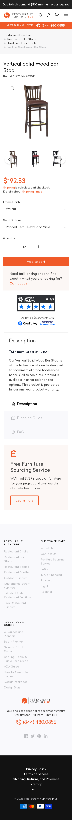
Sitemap (36, 784)
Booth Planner (13, 641)
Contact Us (48, 554)
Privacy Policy (36, 769)
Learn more (24, 500)
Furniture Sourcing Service (53, 561)
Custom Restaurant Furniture (17, 585)
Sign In (45, 586)
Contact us (18, 283)
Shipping (9, 187)
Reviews (46, 580)
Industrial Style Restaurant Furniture (17, 595)
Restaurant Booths (16, 572)
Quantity (9, 238)
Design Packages (15, 682)
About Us (47, 548)
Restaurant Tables (16, 567)
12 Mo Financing (51, 575)
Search (36, 789)
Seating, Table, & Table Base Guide (16, 659)
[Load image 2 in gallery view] (35, 159)
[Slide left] (9, 159)
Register (46, 591)
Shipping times (32, 191)
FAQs (44, 569)
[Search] (41, 15)
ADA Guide (11, 666)
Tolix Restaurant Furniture (15, 605)
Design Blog (12, 687)
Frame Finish (11, 202)
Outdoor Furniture (16, 578)
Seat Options (12, 220)
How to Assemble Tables (16, 674)
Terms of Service (36, 774)
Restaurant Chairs (16, 551)
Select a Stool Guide (13, 649)
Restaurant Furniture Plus (41, 798)
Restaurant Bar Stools (14, 559)
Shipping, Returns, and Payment (36, 779)
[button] (66, 15)
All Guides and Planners (13, 634)
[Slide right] (61, 159)
